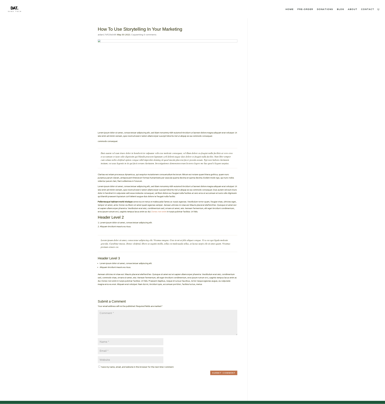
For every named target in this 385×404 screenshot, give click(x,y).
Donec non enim (159, 211)
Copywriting (137, 34)
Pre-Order (305, 9)
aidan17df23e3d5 (107, 34)
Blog (340, 9)
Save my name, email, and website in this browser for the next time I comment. (137, 367)
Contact (367, 9)
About (352, 9)
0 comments (150, 34)
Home (289, 9)
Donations (325, 9)
